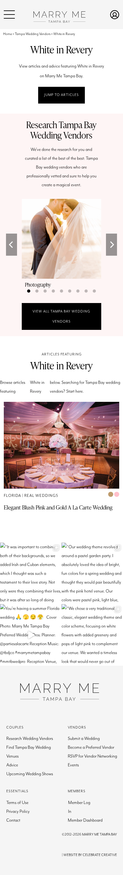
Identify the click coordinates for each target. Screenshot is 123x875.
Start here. (75, 391)
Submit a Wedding (84, 738)
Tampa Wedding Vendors (32, 34)
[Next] (111, 245)
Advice (12, 765)
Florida (12, 495)
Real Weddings (41, 495)
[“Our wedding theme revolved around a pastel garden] (92, 573)
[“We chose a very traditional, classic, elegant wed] (92, 635)
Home (7, 34)
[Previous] (11, 245)
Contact (13, 820)
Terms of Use (17, 802)
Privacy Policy (18, 811)
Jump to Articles (61, 95)
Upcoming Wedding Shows (29, 774)
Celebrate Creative (100, 855)
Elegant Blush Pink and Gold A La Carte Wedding (58, 507)
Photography (38, 284)
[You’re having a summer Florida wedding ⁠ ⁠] (31, 635)
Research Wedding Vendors (29, 738)
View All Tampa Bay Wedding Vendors (61, 316)
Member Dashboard (85, 820)
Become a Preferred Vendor (91, 747)
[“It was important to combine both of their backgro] (31, 573)
